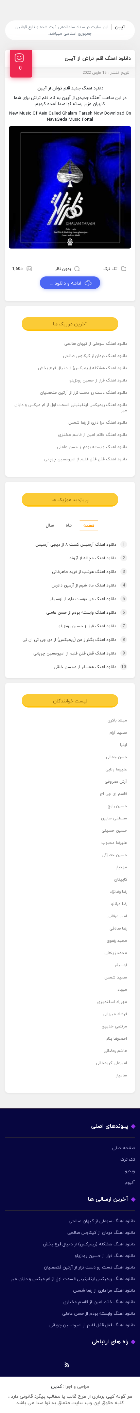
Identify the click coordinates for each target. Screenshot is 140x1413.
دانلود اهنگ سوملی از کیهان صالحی (95, 343)
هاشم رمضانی (115, 1051)
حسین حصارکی (114, 855)
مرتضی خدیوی (114, 1026)
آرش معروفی (116, 781)
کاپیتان (120, 879)
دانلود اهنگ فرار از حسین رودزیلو (98, 380)
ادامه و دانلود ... (65, 283)
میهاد (122, 989)
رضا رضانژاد (118, 892)
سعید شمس (115, 977)
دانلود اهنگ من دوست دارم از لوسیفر (87, 599)
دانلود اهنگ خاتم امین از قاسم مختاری (92, 435)
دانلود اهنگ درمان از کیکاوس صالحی (95, 356)
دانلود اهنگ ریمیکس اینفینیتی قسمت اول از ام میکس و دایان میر (71, 407)
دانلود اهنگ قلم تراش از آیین (98, 58)
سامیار (121, 1075)
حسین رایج (117, 806)
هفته (88, 525)
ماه (69, 525)
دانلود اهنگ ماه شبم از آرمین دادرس (88, 585)
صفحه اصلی (123, 1148)
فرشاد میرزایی (115, 1014)
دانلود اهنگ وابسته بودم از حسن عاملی (92, 447)
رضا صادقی (118, 928)
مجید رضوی (117, 940)
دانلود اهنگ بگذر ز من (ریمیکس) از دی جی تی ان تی (73, 640)
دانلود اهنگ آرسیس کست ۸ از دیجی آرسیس (80, 544)
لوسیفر (121, 965)
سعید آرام (118, 732)
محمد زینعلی (115, 953)
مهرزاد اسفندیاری (112, 1002)
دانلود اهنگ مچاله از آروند (97, 558)
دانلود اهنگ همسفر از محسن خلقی (90, 667)
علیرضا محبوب (114, 843)
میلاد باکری (117, 720)
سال (50, 525)
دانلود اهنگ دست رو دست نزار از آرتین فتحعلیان (83, 392)
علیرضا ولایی (116, 769)
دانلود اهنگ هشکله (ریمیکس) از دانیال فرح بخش (82, 368)
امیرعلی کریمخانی (111, 1063)
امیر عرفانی (117, 916)
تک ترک (110, 269)
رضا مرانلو (119, 904)
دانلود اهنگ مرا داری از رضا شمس (97, 422)
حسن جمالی (116, 757)
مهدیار (121, 867)
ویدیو (130, 1171)
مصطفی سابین (114, 818)
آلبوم (130, 1183)
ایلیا (123, 745)
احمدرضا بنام (116, 1038)
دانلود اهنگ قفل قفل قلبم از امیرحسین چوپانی (85, 459)
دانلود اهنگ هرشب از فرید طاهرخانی (88, 572)
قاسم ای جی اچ (113, 794)
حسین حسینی (114, 830)
